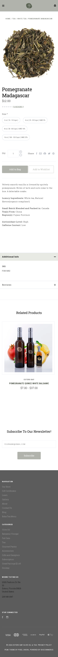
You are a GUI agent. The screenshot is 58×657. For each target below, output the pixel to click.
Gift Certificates (9, 491)
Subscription (8, 559)
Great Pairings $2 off (11, 563)
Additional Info (10, 256)
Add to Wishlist (41, 169)
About (4, 503)
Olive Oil (6, 529)
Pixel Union (23, 650)
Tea (3, 542)
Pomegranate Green (36, 383)
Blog (4, 512)
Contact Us (7, 508)
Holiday (5, 568)
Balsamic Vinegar (10, 534)
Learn (5, 495)
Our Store (6, 486)
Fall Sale (6, 538)
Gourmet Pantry (9, 546)
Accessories (8, 551)
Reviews (6, 284)
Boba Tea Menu (9, 516)
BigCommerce (47, 650)
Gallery (5, 499)
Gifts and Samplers (11, 555)
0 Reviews (18, 107)
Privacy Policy (45, 645)
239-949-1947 (7, 596)
